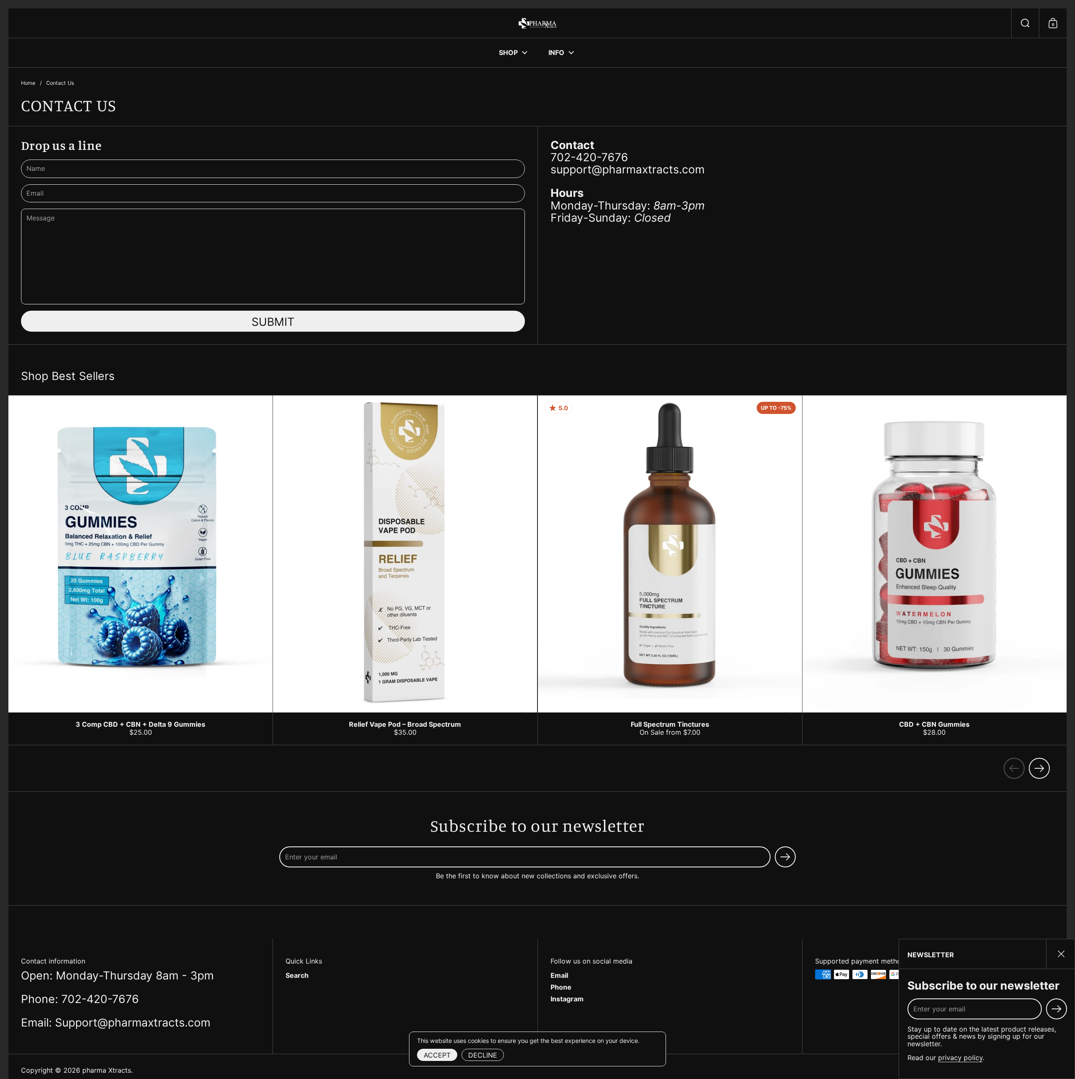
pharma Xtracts (106, 1070)
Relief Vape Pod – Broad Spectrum (405, 570)
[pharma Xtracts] (537, 23)
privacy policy (960, 1057)
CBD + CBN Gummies (934, 570)
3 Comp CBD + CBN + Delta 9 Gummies (140, 570)
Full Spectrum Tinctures (670, 570)
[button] (1025, 23)
